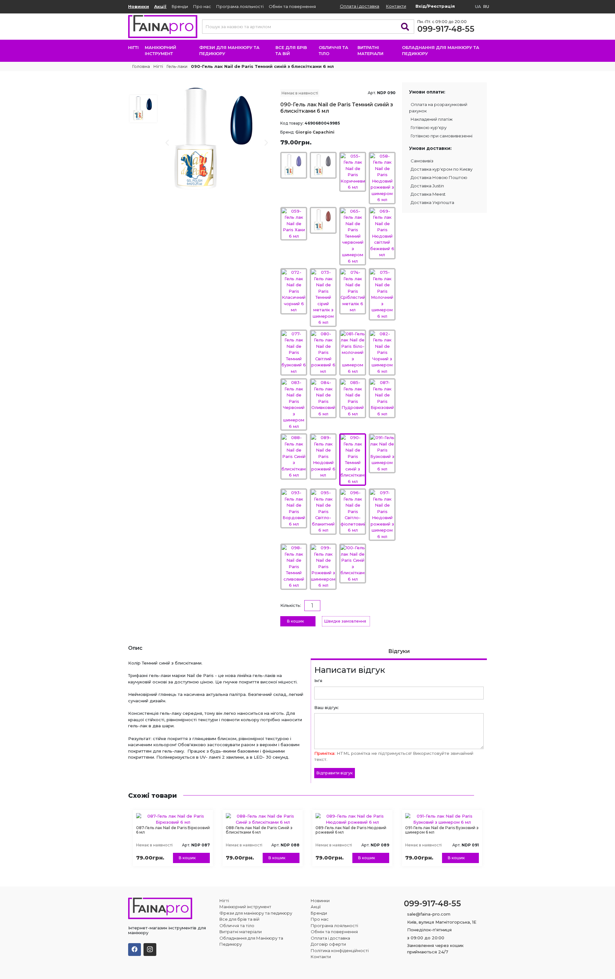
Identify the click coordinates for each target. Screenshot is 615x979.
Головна (140, 66)
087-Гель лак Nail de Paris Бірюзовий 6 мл (173, 830)
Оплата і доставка (359, 6)
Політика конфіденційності (340, 950)
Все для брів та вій (291, 50)
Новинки (138, 6)
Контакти (396, 6)
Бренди (180, 6)
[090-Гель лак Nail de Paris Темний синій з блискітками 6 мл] (217, 138)
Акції (160, 6)
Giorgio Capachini (314, 132)
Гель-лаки (177, 66)
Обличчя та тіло (333, 50)
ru (486, 6)
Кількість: (290, 605)
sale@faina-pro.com (428, 914)
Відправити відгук (334, 773)
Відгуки (399, 651)
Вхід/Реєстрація (435, 6)
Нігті (133, 47)
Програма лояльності (240, 6)
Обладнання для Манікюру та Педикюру (440, 50)
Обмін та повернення (292, 6)
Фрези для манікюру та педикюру (229, 50)
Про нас (202, 6)
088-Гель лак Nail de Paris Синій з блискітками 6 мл (259, 830)
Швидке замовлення (345, 621)
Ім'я (318, 680)
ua (478, 6)
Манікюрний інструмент (160, 50)
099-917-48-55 (445, 29)
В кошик (295, 621)
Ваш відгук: (326, 707)
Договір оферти (328, 944)
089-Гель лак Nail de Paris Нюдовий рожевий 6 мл (351, 830)
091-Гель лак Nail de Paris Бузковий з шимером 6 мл (442, 830)
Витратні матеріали (370, 50)
